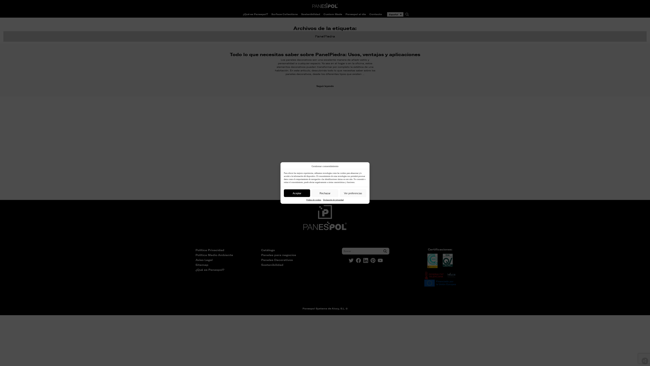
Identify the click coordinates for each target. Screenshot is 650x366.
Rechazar (325, 193)
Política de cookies (313, 200)
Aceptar (297, 193)
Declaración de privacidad (333, 200)
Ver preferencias (353, 193)
